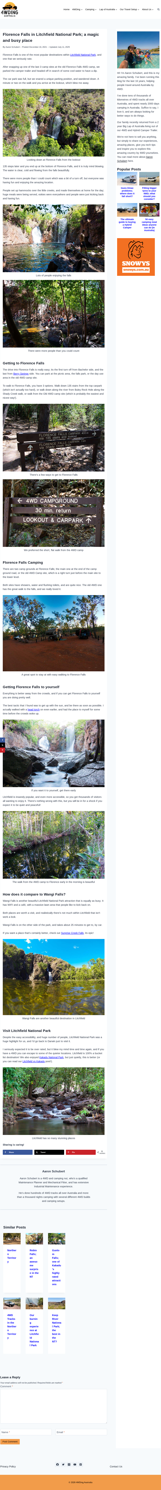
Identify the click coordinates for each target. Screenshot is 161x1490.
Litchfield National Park (83, 54)
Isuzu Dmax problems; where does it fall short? (127, 192)
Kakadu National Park (51, 1057)
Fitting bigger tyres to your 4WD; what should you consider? (149, 193)
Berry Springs (21, 373)
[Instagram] (69, 1464)
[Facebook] (57, 1464)
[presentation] (12, 1239)
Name (6, 1432)
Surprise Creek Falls (72, 933)
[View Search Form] (158, 9)
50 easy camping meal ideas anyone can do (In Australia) (149, 225)
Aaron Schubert (13, 47)
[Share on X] (2, 745)
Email (61, 1432)
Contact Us (116, 1466)
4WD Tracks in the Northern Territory (11, 1326)
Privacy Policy (8, 1466)
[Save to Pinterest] (2, 750)
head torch (34, 709)
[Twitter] (63, 1464)
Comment (6, 1386)
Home (67, 9)
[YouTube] (74, 1464)
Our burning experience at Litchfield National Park (34, 1330)
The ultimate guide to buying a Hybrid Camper (127, 223)
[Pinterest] (80, 1464)
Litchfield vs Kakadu (34, 1061)
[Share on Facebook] (2, 740)
